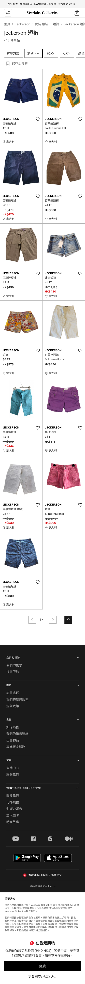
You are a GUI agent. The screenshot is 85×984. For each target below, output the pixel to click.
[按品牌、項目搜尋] (8, 13)
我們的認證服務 (17, 699)
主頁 (7, 24)
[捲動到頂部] (68, 620)
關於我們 (12, 795)
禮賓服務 (12, 671)
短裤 (56, 24)
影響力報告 (14, 808)
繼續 (42, 966)
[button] (77, 13)
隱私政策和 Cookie (41, 886)
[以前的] (32, 620)
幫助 (9, 760)
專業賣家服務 (15, 746)
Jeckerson (22, 24)
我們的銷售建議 (17, 733)
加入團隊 (12, 815)
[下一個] (53, 620)
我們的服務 (13, 657)
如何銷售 (12, 727)
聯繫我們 (12, 774)
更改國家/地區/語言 (42, 976)
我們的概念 (14, 665)
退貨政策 (12, 706)
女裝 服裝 (41, 24)
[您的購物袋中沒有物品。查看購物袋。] (77, 13)
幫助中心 (12, 768)
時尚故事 (12, 822)
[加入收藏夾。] (37, 119)
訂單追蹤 (12, 693)
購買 (9, 685)
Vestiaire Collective (23, 788)
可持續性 (12, 802)
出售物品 (12, 740)
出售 (9, 719)
